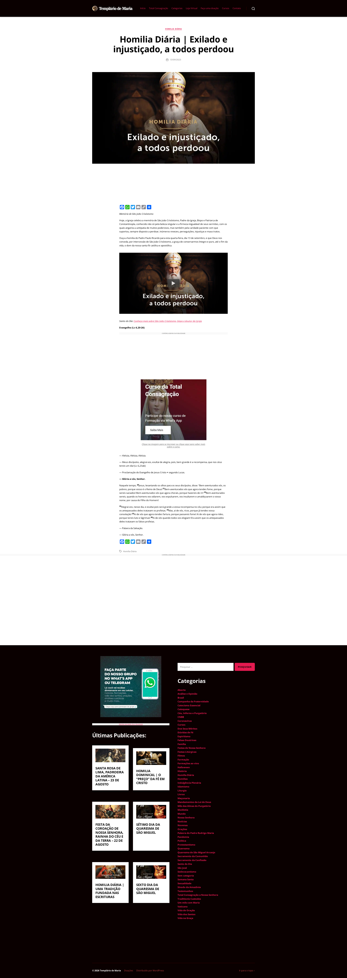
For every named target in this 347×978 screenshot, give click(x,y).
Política (182, 840)
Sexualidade (184, 883)
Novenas (183, 825)
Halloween (184, 767)
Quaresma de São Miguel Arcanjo (196, 852)
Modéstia (183, 809)
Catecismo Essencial (189, 705)
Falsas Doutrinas (187, 740)
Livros (181, 794)
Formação (183, 759)
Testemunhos (185, 891)
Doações (128, 970)
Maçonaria (184, 798)
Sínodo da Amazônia (189, 887)
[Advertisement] (173, 184)
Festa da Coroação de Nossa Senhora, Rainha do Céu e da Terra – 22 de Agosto (109, 834)
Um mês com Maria (189, 902)
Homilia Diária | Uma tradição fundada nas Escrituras (109, 890)
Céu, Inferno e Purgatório (192, 713)
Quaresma (183, 848)
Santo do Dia (185, 863)
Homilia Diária (173, 29)
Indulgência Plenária (189, 782)
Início (143, 8)
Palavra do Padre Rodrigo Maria (196, 833)
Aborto (182, 689)
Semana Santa (186, 879)
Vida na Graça (185, 918)
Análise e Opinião (187, 693)
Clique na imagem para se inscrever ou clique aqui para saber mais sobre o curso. (173, 445)
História (182, 771)
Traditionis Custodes (189, 898)
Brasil (181, 697)
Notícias (182, 821)
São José (182, 867)
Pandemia (183, 836)
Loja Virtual (191, 8)
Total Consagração (158, 8)
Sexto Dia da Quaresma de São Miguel (147, 888)
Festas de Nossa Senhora (191, 747)
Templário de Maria (110, 970)
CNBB (181, 717)
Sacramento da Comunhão (193, 856)
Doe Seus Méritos (187, 728)
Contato (237, 8)
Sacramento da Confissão (192, 860)
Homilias (183, 778)
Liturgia (182, 790)
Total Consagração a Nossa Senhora (198, 894)
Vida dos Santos (186, 914)
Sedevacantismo (187, 871)
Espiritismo (184, 736)
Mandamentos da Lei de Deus (194, 802)
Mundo (182, 813)
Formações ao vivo (188, 763)
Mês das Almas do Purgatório (194, 806)
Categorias (176, 8)
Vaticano (183, 906)
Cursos (225, 8)
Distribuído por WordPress (150, 970)
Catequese (183, 709)
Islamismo (183, 786)
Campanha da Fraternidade (193, 701)
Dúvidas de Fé (185, 732)
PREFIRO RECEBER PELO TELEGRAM (131, 724)
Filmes (181, 755)
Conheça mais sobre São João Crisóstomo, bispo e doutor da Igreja (168, 321)
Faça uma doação (210, 8)
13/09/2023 (175, 59)
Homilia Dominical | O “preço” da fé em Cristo (150, 777)
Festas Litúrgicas (187, 751)
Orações (182, 829)
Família (182, 744)
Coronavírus (185, 720)
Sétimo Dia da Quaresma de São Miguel (148, 828)
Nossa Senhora (186, 817)
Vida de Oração (186, 910)
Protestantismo (186, 844)
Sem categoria (186, 875)
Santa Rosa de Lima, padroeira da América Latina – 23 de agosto (109, 776)
